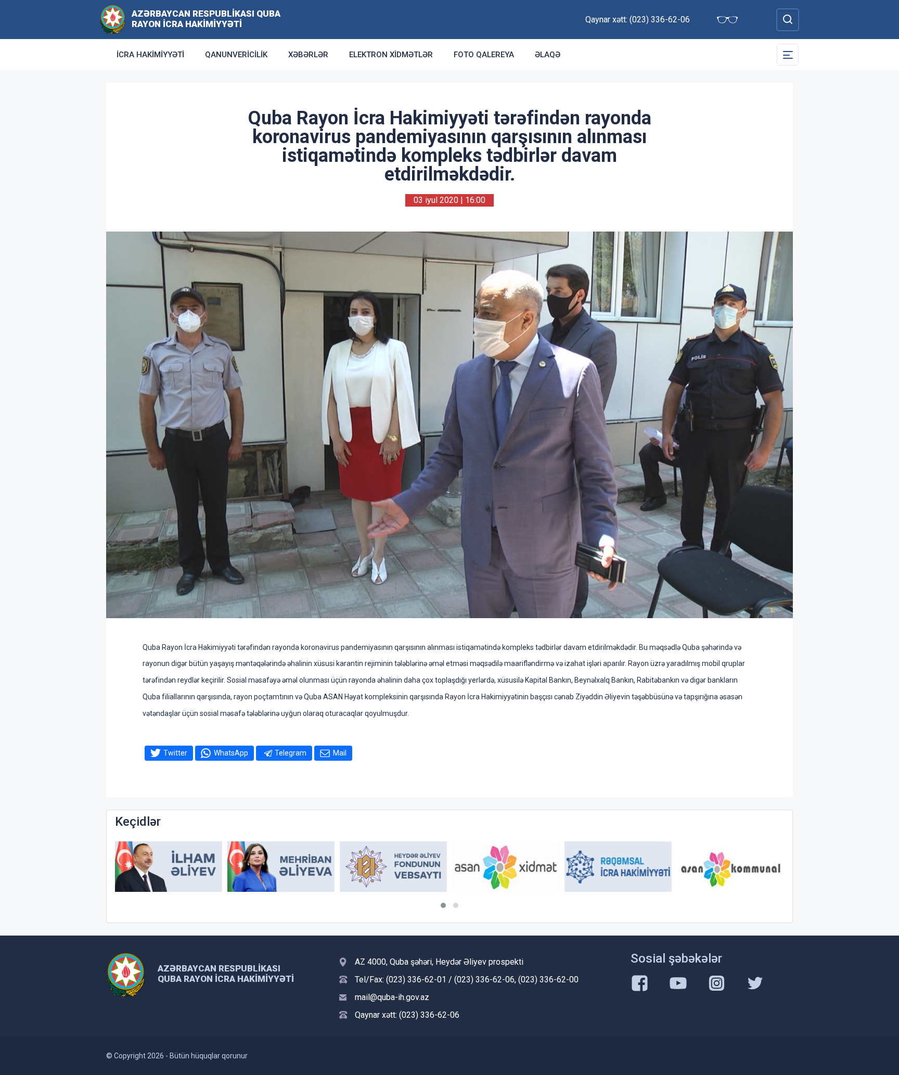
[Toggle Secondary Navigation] (787, 54)
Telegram (290, 753)
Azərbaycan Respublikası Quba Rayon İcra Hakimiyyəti (206, 18)
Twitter (175, 753)
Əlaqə (547, 54)
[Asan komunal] (730, 866)
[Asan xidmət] (505, 866)
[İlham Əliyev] (168, 866)
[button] (443, 905)
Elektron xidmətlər (391, 54)
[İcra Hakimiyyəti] (112, 19)
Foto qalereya (484, 54)
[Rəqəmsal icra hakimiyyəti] (618, 866)
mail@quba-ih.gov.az (392, 997)
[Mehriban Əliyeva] (281, 866)
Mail (339, 753)
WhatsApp (231, 753)
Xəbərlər (308, 54)
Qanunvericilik (236, 54)
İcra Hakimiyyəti (150, 54)
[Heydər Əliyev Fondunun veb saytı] (393, 866)
